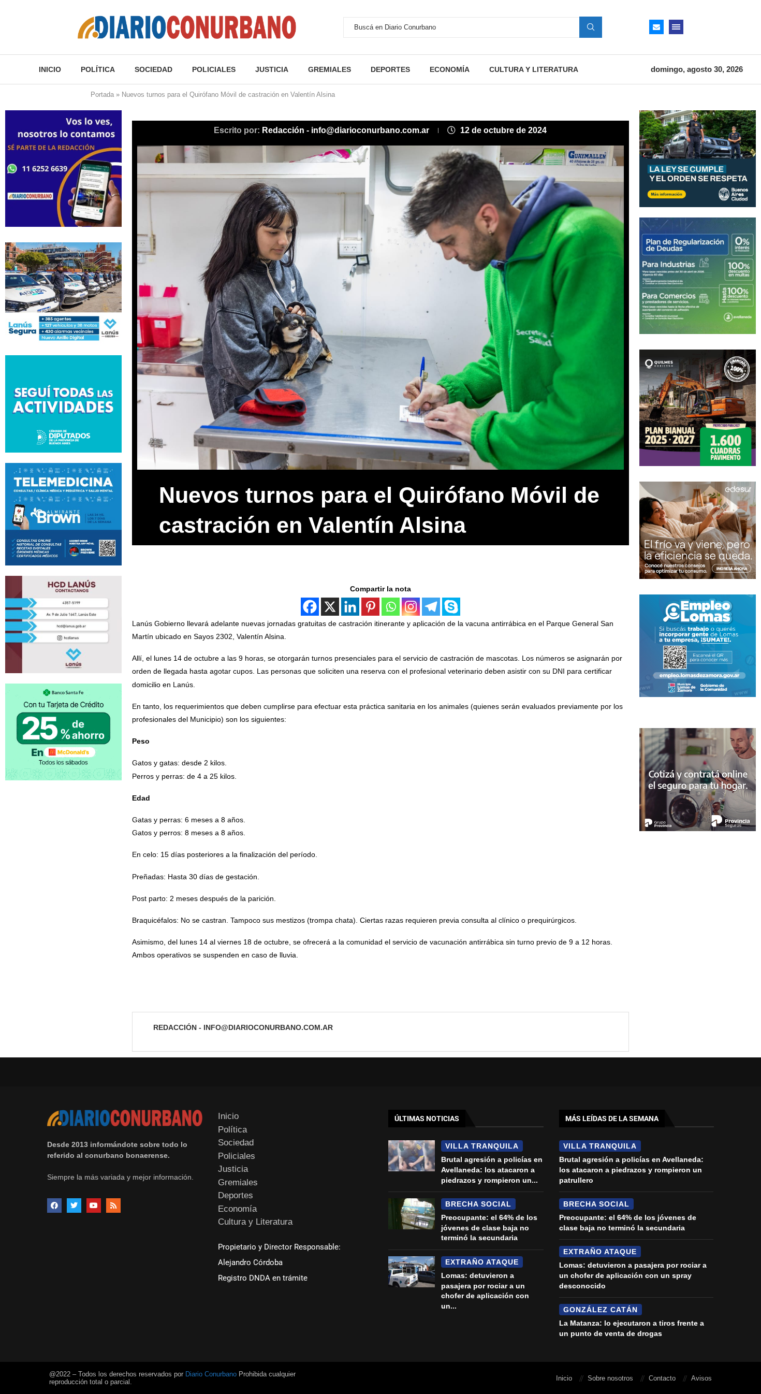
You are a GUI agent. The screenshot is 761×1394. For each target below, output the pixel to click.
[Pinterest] (370, 607)
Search (590, 27)
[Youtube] (93, 1205)
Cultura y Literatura (533, 69)
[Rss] (113, 1205)
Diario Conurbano (211, 1374)
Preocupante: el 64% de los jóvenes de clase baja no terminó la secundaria (489, 1227)
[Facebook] (310, 607)
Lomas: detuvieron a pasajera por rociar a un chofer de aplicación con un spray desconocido (633, 1275)
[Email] (656, 27)
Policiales (214, 69)
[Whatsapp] (391, 607)
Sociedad (153, 69)
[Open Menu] (676, 27)
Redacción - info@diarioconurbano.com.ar (346, 130)
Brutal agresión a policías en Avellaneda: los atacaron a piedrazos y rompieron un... (492, 1169)
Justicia (271, 69)
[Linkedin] (350, 607)
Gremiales (329, 69)
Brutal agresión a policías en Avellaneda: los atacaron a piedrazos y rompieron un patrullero (631, 1169)
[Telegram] (431, 607)
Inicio (50, 69)
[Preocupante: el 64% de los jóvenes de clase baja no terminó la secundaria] (411, 1213)
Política (98, 69)
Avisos (701, 1378)
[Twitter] (74, 1205)
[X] (330, 607)
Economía (450, 69)
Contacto (662, 1378)
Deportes (390, 69)
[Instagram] (411, 607)
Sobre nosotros (610, 1378)
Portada (102, 94)
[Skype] (451, 607)
